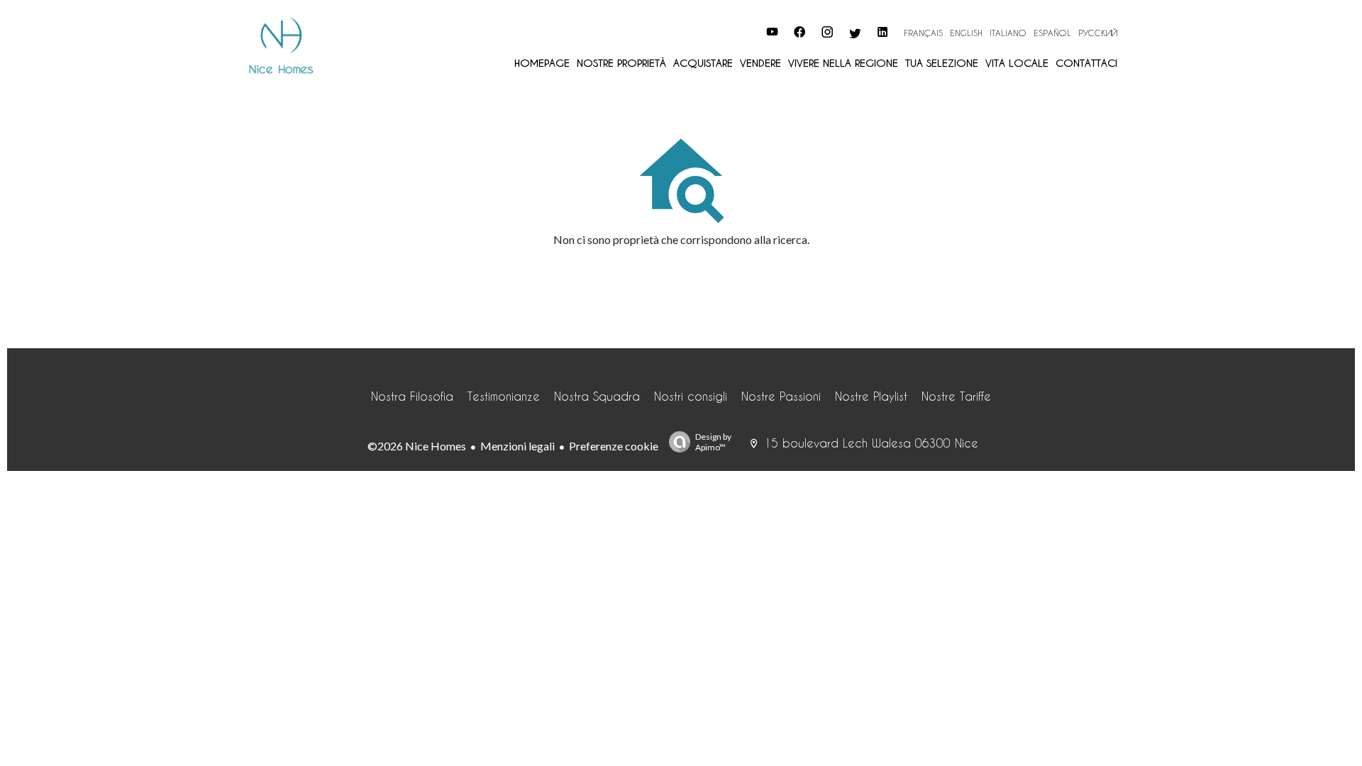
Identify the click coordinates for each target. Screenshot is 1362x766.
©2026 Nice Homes (416, 446)
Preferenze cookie (613, 446)
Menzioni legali (517, 446)
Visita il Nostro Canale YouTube (694, 30)
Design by (713, 442)
